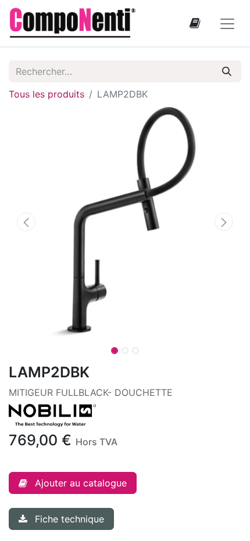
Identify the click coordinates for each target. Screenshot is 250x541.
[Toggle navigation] (227, 23)
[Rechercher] (226, 71)
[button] (26, 221)
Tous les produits (46, 94)
